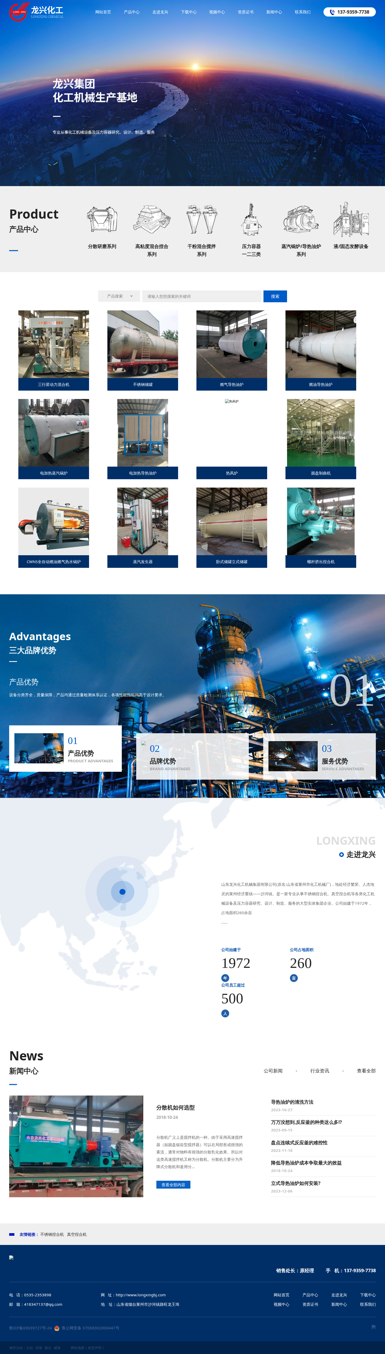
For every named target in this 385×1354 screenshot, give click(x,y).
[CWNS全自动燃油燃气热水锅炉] (58, 554)
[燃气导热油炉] (241, 377)
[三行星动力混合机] (63, 377)
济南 (38, 1347)
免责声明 (94, 1347)
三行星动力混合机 (53, 384)
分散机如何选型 (175, 1107)
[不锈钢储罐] (152, 377)
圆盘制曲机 (321, 473)
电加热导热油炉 (143, 473)
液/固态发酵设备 (351, 246)
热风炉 (232, 473)
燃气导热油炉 (232, 384)
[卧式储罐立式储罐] (241, 554)
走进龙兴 (361, 854)
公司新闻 (273, 1070)
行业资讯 (319, 1070)
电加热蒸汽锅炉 (54, 473)
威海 (57, 1347)
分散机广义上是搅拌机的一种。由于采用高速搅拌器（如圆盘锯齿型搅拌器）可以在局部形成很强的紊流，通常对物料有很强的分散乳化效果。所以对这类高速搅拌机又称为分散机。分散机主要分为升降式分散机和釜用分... (199, 1152)
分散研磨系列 (102, 246)
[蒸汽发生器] (142, 554)
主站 (29, 1347)
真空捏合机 (77, 1234)
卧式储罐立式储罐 (232, 561)
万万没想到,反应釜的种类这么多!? (306, 1122)
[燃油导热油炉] (331, 377)
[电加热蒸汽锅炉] (63, 465)
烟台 (48, 1347)
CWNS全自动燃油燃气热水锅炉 (54, 561)
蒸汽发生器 (143, 561)
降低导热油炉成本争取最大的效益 (306, 1162)
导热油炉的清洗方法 (292, 1102)
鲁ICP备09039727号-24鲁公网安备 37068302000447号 (64, 1327)
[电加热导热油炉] (142, 465)
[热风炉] (232, 401)
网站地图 (77, 1347)
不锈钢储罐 (143, 384)
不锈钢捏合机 (52, 1234)
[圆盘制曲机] (321, 465)
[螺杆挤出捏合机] (321, 554)
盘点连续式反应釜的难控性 (299, 1142)
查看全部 (366, 1070)
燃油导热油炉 (321, 384)
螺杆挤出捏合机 (321, 561)
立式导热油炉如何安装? (296, 1183)
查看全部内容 (173, 1184)
